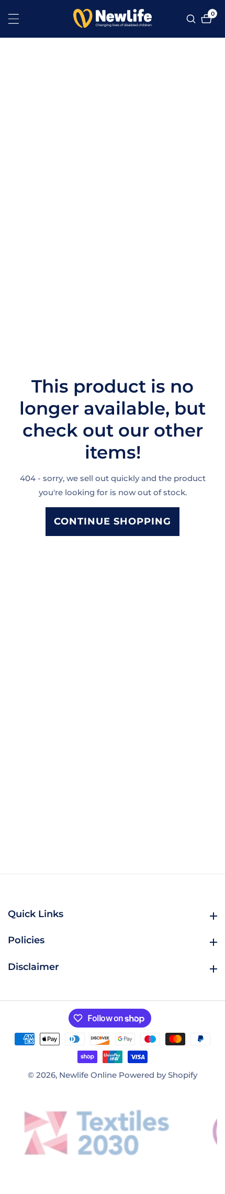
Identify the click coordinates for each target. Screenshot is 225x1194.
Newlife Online (88, 1075)
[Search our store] (192, 19)
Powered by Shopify (158, 1075)
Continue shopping (112, 521)
